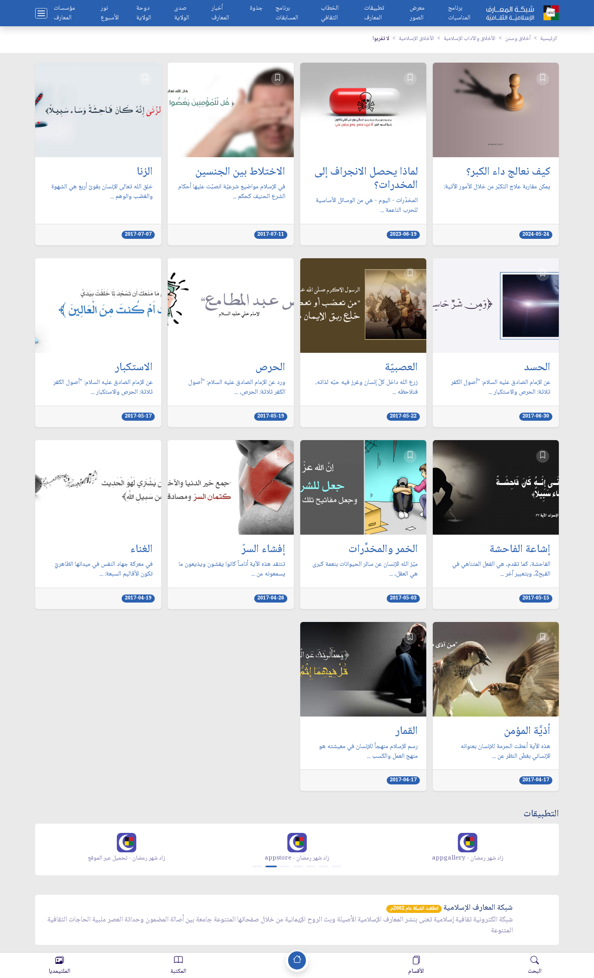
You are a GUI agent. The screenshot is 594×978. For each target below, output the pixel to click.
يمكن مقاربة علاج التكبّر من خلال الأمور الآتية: (497, 187)
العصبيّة (401, 368)
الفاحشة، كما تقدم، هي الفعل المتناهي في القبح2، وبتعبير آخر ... (501, 569)
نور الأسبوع (110, 13)
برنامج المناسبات (459, 13)
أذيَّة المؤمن (527, 732)
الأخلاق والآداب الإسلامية (469, 39)
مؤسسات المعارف (64, 13)
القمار (407, 732)
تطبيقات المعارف (374, 13)
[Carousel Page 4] (298, 866)
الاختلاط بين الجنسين (240, 172)
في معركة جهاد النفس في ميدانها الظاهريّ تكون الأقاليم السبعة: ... (104, 569)
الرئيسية (548, 39)
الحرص (270, 368)
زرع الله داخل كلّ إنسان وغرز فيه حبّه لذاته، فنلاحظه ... (366, 387)
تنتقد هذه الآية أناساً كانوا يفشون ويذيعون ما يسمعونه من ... (232, 569)
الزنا (145, 172)
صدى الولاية (181, 13)
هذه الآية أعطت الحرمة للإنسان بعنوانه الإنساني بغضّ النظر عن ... (505, 751)
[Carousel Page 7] (336, 866)
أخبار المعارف (220, 13)
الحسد (537, 368)
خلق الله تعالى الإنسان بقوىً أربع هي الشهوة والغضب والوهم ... (102, 192)
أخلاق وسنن (518, 39)
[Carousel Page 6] (324, 866)
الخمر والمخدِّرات (383, 550)
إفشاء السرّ (263, 550)
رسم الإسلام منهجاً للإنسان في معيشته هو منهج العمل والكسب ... (368, 751)
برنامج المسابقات (287, 13)
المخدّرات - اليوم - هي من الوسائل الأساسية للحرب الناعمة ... (367, 205)
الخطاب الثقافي (330, 13)
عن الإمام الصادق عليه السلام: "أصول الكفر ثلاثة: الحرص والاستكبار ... (500, 387)
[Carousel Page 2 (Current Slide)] (271, 866)
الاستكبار (134, 368)
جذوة (256, 9)
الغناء (141, 550)
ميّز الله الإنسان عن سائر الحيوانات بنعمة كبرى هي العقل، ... (365, 569)
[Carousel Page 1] (257, 866)
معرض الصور (417, 13)
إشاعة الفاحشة (519, 550)
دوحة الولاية (143, 13)
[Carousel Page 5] (311, 866)
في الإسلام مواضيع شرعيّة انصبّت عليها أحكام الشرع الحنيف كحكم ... (231, 192)
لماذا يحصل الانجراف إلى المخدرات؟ (366, 179)
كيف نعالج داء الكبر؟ (508, 172)
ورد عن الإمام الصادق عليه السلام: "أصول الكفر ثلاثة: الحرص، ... (236, 387)
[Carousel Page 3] (285, 866)
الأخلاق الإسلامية (416, 39)
